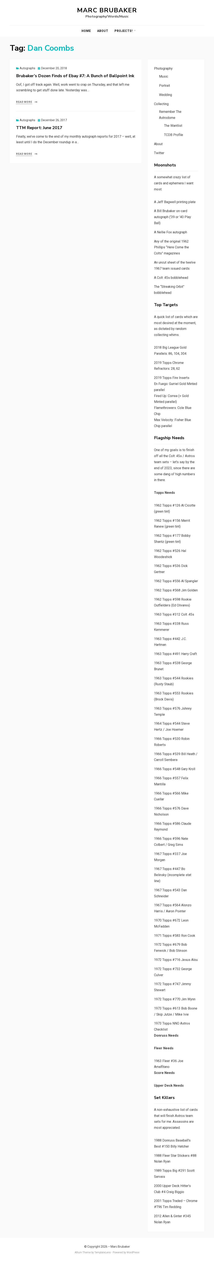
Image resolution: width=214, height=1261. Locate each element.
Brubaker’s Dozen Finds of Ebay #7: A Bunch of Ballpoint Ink (75, 76)
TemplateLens (102, 1252)
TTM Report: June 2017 (39, 128)
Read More (24, 102)
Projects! (124, 31)
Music (163, 76)
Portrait (164, 86)
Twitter (159, 153)
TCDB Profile (173, 135)
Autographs (27, 68)
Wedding (165, 95)
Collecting (161, 104)
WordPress (133, 1252)
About (102, 31)
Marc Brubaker (107, 10)
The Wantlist (173, 126)
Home (86, 31)
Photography (163, 68)
